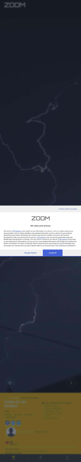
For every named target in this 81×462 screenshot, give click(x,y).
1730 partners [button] (17, 231)
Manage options (31, 253)
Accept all (52, 253)
